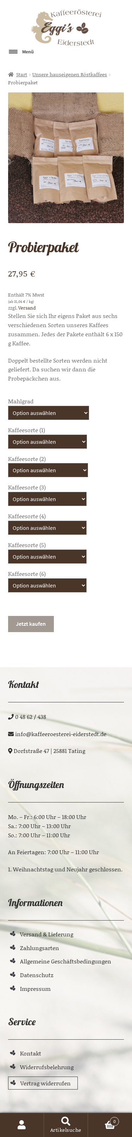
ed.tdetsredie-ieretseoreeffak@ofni (60, 734)
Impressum (35, 989)
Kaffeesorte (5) (27, 545)
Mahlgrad (20, 401)
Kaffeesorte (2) (27, 459)
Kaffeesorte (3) (27, 487)
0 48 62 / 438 (30, 717)
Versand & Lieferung (46, 934)
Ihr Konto (22, 1125)
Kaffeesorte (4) (27, 516)
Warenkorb (102, 1118)
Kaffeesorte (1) (26, 430)
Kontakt (30, 1053)
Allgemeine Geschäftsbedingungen (65, 961)
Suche (66, 1125)
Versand (27, 308)
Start (21, 74)
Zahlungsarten (39, 948)
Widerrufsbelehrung (47, 1067)
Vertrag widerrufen (45, 1083)
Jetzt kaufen (31, 623)
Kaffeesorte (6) (27, 574)
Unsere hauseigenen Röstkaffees (69, 74)
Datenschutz (37, 975)
